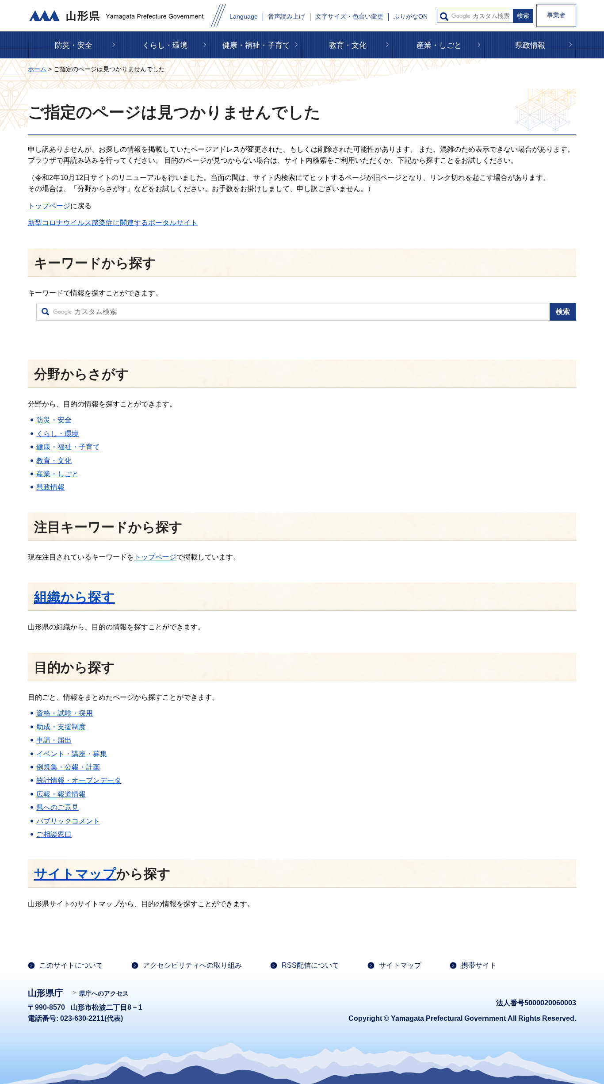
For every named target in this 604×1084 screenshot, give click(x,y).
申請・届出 (54, 740)
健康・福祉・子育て (256, 45)
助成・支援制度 (61, 727)
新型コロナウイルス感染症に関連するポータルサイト (113, 222)
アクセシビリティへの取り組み (192, 965)
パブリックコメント (68, 821)
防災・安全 (73, 45)
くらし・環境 (164, 45)
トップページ (49, 206)
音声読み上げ (286, 16)
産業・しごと (439, 45)
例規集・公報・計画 (68, 767)
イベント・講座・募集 (71, 754)
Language (243, 16)
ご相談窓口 (54, 834)
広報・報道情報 (61, 794)
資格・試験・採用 (64, 713)
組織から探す (74, 597)
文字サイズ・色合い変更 (349, 16)
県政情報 (530, 45)
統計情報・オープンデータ (78, 780)
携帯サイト (479, 965)
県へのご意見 (57, 807)
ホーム (37, 69)
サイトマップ (75, 873)
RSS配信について (310, 965)
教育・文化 (348, 45)
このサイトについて (71, 965)
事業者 (556, 15)
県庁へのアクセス (104, 993)
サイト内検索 (444, 16)
